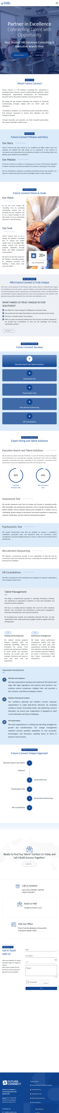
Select (55, 959)
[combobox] (41, 962)
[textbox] (41, 962)
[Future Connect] (6, 3)
